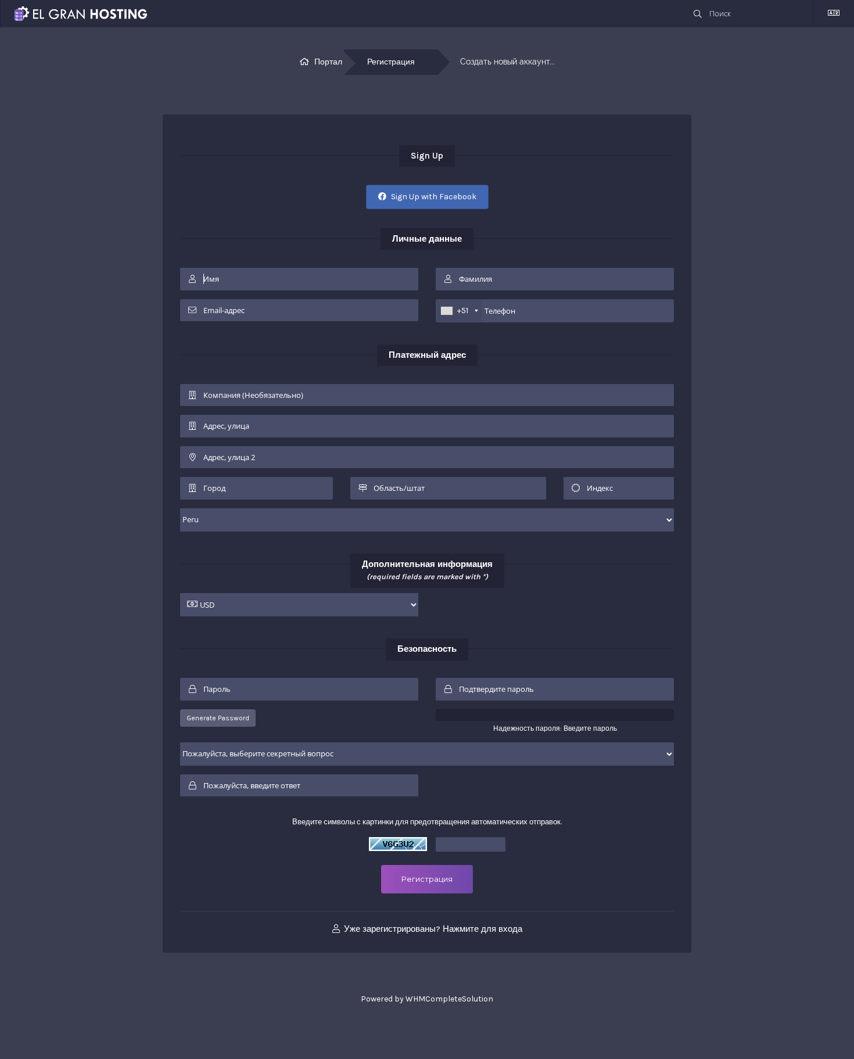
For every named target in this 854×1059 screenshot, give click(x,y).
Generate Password (217, 718)
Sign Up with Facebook (432, 197)
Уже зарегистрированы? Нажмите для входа (432, 929)
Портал (328, 62)
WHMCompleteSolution (449, 999)
